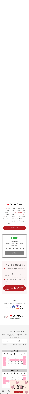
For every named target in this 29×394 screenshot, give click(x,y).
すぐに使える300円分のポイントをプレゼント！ (17, 288)
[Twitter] (21, 307)
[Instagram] (17, 308)
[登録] (25, 341)
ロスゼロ (6, 208)
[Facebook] (13, 308)
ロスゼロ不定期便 (18, 212)
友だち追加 (15, 253)
